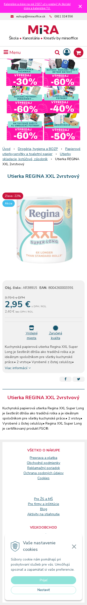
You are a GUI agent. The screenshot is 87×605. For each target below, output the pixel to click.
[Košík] (78, 52)
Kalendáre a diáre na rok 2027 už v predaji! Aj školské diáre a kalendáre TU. (37, 6)
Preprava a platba (43, 458)
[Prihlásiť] (66, 52)
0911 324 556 (63, 16)
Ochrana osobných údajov (43, 473)
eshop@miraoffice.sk (30, 16)
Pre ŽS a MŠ (43, 499)
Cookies (43, 478)
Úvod (6, 149)
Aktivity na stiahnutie (43, 514)
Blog (43, 509)
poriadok (53, 468)
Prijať (44, 580)
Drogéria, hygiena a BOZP (38, 149)
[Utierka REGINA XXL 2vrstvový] (43, 231)
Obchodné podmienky (43, 463)
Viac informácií (16, 368)
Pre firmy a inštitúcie (43, 504)
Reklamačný (37, 468)
